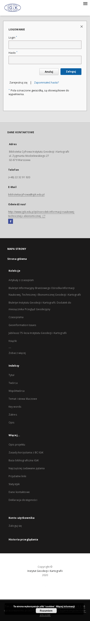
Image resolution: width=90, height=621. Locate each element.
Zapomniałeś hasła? (46, 82)
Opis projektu (17, 444)
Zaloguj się (15, 526)
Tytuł (11, 375)
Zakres (13, 414)
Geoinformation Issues (22, 325)
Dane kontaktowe (19, 492)
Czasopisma (16, 317)
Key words (15, 406)
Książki (13, 341)
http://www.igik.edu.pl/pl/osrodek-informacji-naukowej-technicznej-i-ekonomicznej (41, 214)
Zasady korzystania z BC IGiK (26, 452)
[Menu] (85, 3)
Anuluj (49, 71)
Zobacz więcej (17, 353)
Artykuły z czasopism (21, 280)
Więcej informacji (65, 606)
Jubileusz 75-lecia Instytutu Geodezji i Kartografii (38, 333)
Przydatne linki (17, 476)
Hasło (13, 53)
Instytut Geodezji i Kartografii (45, 571)
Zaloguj (71, 71)
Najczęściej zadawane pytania (27, 468)
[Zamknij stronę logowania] (82, 26)
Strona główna (17, 259)
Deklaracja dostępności (23, 500)
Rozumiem (46, 610)
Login (13, 37)
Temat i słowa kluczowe (23, 399)
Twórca (13, 383)
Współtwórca (16, 391)
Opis (11, 422)
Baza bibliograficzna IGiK (24, 460)
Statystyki (14, 484)
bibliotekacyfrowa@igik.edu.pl (26, 194)
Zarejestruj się (18, 82)
